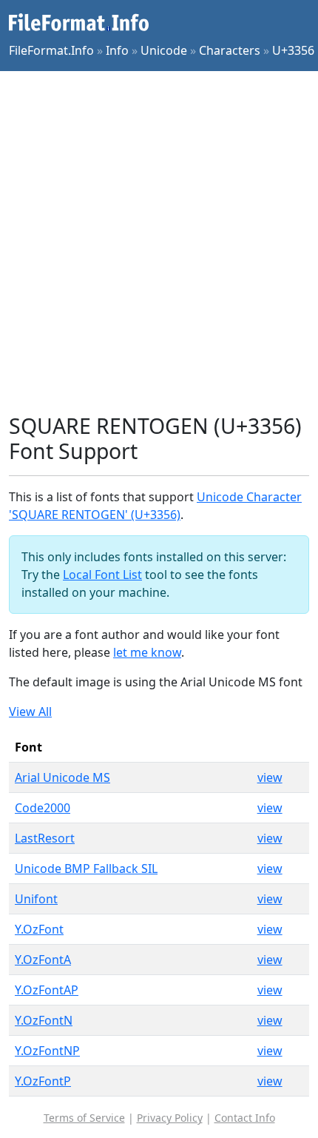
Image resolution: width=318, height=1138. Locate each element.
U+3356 (293, 50)
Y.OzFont (39, 929)
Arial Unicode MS (62, 777)
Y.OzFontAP (46, 990)
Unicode (164, 50)
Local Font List (102, 574)
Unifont (36, 899)
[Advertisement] (159, 242)
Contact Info (244, 1118)
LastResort (45, 838)
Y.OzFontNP (47, 1050)
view (270, 777)
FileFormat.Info (51, 50)
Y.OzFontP (43, 1081)
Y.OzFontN (43, 1020)
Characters (229, 50)
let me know (147, 652)
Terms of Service (84, 1118)
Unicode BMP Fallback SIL (86, 868)
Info (117, 50)
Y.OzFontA (43, 959)
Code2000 (42, 808)
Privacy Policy (170, 1118)
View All (30, 711)
